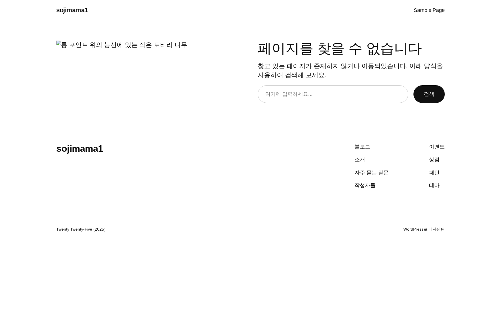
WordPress (413, 229)
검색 (429, 94)
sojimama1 (72, 10)
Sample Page (429, 10)
